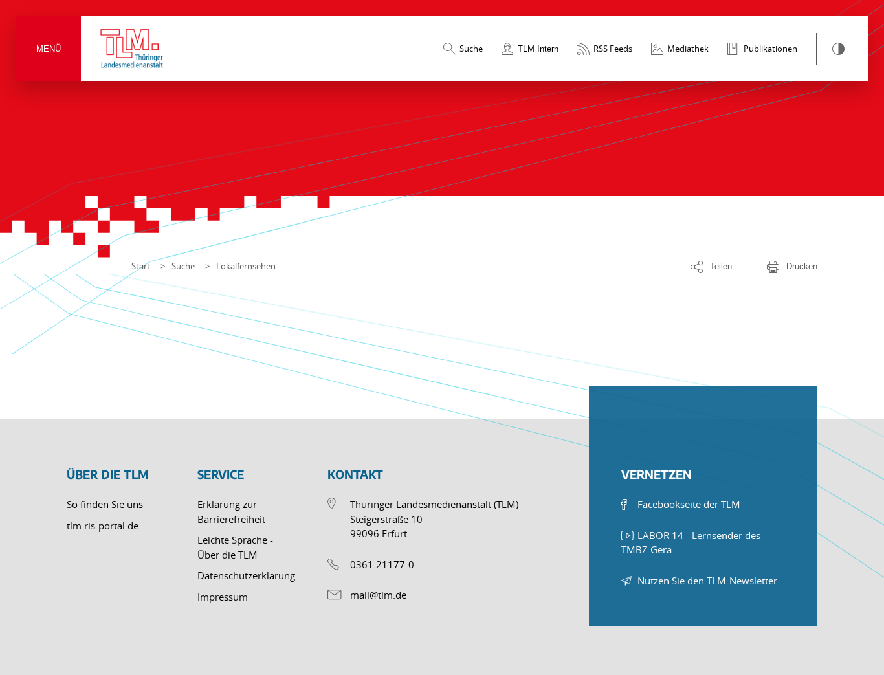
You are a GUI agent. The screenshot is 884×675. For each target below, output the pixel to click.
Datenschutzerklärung (246, 575)
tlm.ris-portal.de (102, 525)
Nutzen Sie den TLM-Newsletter (707, 580)
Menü (48, 49)
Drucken (801, 266)
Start (140, 266)
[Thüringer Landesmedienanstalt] (132, 48)
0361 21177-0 (382, 564)
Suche (183, 266)
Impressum (222, 596)
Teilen (721, 266)
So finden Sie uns (105, 504)
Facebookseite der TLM (688, 504)
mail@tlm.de (378, 594)
